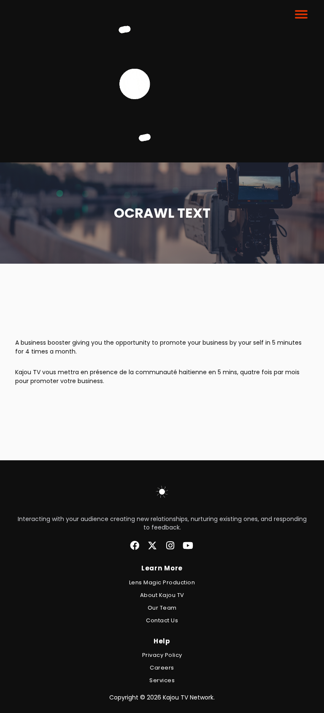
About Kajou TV (162, 595)
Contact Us (162, 620)
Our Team (162, 608)
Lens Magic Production (162, 582)
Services (162, 680)
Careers (162, 668)
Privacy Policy (162, 655)
